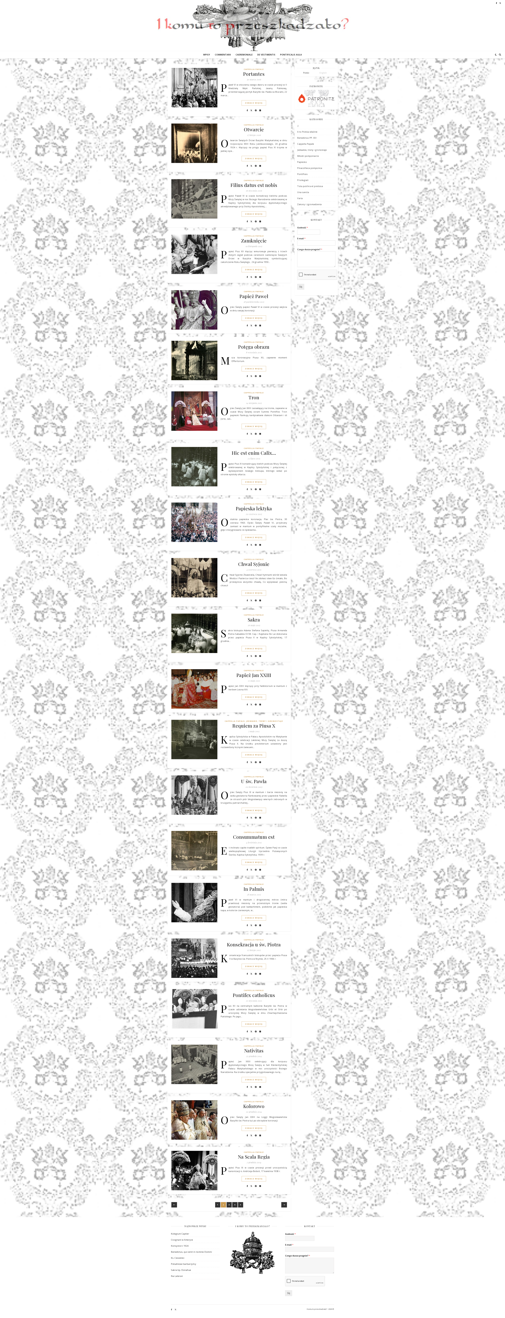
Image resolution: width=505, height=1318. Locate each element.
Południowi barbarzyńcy (183, 1264)
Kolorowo (253, 1106)
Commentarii (223, 54)
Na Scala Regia (254, 1156)
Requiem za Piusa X (253, 725)
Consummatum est (254, 837)
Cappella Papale (254, 69)
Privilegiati (302, 180)
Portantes (254, 74)
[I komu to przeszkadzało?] (252, 25)
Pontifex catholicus (254, 995)
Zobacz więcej (254, 103)
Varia (300, 198)
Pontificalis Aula (291, 54)
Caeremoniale (244, 54)
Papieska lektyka (254, 508)
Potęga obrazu (253, 347)
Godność (302, 227)
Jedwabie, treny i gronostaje (264, 721)
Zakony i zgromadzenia (309, 204)
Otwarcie (254, 129)
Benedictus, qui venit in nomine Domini (191, 1251)
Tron (253, 397)
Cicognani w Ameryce (182, 1239)
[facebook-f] (171, 1309)
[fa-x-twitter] (175, 1309)
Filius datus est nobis (254, 185)
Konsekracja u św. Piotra (254, 944)
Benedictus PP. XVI (307, 137)
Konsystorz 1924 (179, 1245)
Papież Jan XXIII (253, 675)
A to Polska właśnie (307, 131)
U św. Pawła (254, 781)
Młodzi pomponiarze (308, 156)
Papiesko (302, 162)
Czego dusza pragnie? (309, 249)
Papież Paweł (253, 296)
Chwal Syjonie (253, 564)
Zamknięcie (254, 240)
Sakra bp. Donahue (181, 1270)
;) (297, 125)
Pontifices (302, 174)
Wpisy (206, 54)
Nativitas (254, 1050)
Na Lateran (177, 1276)
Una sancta (303, 192)
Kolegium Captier (180, 1233)
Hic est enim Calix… (254, 453)
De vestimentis (266, 54)
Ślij (300, 286)
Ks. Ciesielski (177, 1257)
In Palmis (254, 889)
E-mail (301, 238)
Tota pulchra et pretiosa (310, 186)
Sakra (254, 619)
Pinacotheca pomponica (309, 168)
